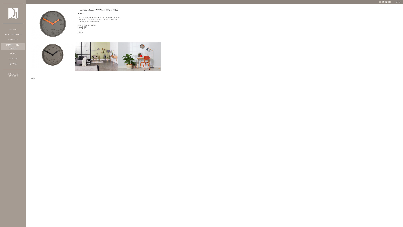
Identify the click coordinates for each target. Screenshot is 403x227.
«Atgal (33, 78)
